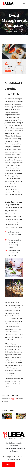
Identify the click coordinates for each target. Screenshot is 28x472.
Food (20, 31)
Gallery (7, 418)
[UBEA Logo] (8, 2)
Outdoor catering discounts (6, 415)
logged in (14, 399)
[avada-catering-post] (14, 59)
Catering (15, 31)
